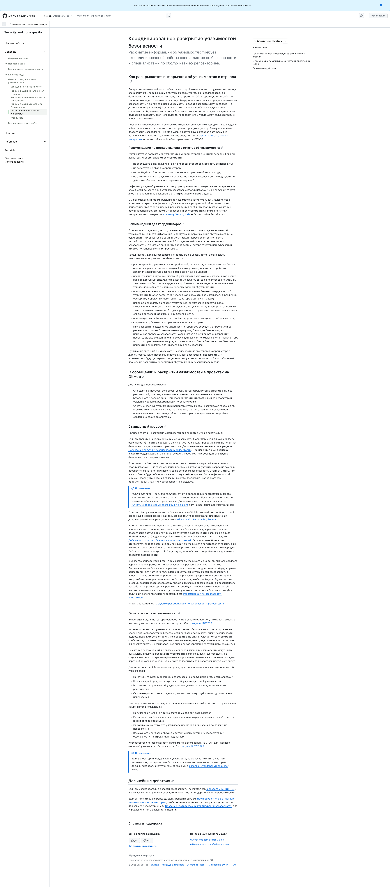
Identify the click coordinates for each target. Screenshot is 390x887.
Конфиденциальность (173, 864)
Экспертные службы (219, 864)
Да (135, 840)
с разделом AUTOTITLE (220, 788)
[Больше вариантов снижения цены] (285, 41)
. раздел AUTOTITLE (201, 623)
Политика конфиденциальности (142, 846)
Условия (155, 864)
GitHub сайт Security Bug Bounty (196, 519)
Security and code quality (23, 32)
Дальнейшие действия (149, 781)
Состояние (192, 864)
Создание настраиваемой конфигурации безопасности (198, 805)
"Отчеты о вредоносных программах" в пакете (159, 504)
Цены (203, 864)
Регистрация (378, 15)
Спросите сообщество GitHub (208, 839)
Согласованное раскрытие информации (26, 24)
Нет (148, 840)
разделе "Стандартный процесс (208, 765)
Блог (235, 864)
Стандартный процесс (145, 426)
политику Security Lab (176, 214)
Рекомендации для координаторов (154, 224)
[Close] (381, 5)
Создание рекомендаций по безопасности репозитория (190, 603)
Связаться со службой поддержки (211, 844)
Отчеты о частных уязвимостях (152, 613)
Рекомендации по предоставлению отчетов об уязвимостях (174, 148)
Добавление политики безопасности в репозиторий (159, 449)
